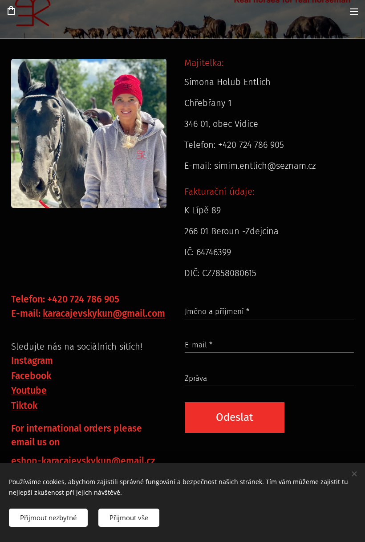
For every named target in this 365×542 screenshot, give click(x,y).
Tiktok (24, 406)
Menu (354, 11)
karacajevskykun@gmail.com (104, 313)
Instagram (32, 361)
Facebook (31, 376)
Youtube (29, 390)
